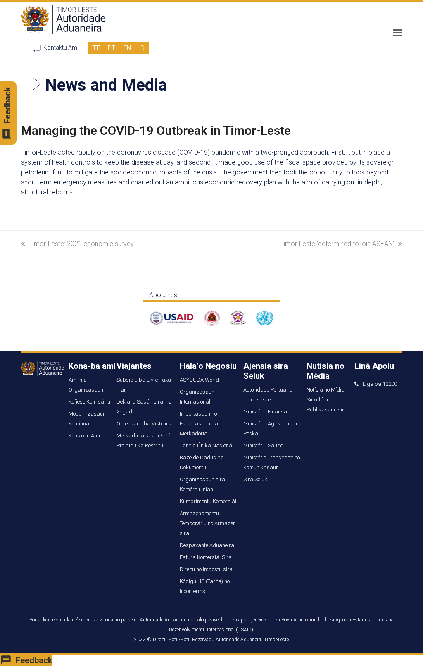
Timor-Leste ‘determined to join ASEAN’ (337, 244)
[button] (397, 33)
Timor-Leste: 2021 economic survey (81, 244)
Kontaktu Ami (60, 47)
